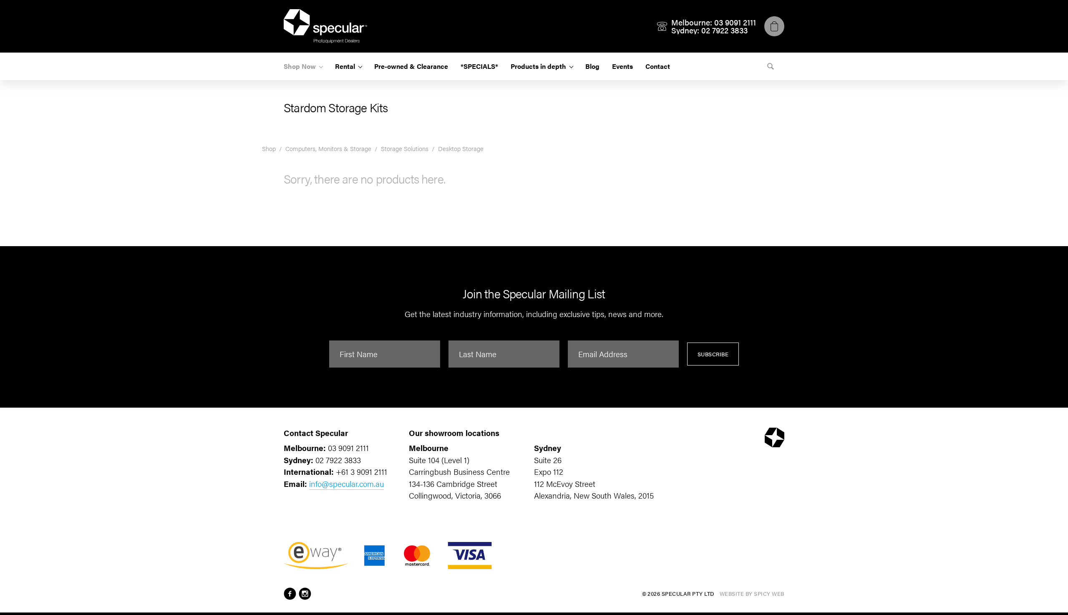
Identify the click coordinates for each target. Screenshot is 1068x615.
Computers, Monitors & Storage (328, 148)
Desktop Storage (461, 148)
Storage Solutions (404, 148)
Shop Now (300, 66)
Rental (345, 66)
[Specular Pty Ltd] (325, 26)
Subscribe (713, 354)
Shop (269, 148)
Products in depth (538, 66)
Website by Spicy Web (752, 593)
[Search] (770, 66)
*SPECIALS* (479, 66)
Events (622, 66)
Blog (592, 66)
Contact (657, 66)
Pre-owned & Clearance (411, 66)
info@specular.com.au (346, 483)
